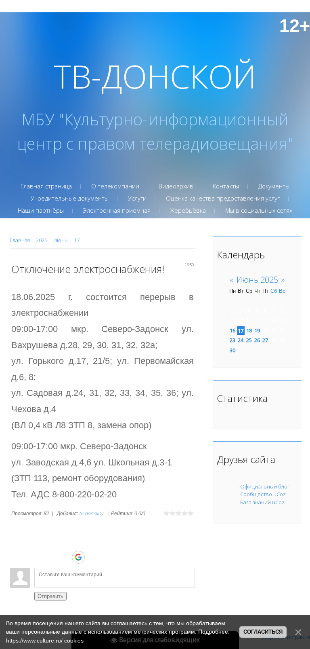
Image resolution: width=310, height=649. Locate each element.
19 (257, 330)
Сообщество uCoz (263, 494)
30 (232, 350)
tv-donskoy (91, 513)
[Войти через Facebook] (92, 557)
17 (77, 240)
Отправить (50, 596)
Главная (20, 240)
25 (249, 340)
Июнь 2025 (257, 279)
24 (240, 340)
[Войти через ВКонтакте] (64, 557)
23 (232, 340)
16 (232, 330)
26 (257, 340)
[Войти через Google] (78, 557)
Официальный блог (265, 486)
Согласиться (263, 632)
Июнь (60, 240)
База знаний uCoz (262, 502)
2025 (41, 240)
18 (249, 330)
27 (265, 340)
